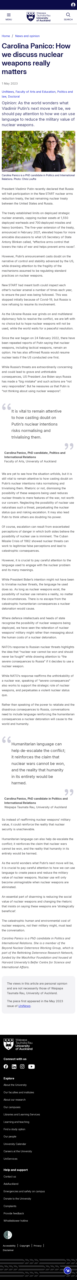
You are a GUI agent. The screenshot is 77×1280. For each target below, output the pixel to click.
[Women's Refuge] (8, 1238)
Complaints (10, 1206)
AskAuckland (11, 1183)
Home (6, 36)
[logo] (38, 16)
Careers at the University (18, 1151)
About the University (15, 1084)
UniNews (8, 91)
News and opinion (27, 36)
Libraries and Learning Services (22, 1114)
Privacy (38, 1245)
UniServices (10, 1158)
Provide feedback (14, 1213)
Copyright (25, 1245)
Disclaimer (8, 1250)
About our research (15, 1099)
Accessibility (9, 1245)
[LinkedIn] (14, 1066)
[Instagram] (22, 1066)
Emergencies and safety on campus (24, 1191)
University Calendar (15, 1143)
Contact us (10, 1176)
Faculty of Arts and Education (36, 91)
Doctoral (14, 96)
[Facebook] (6, 1066)
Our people (10, 1136)
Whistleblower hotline (16, 1220)
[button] (73, 5)
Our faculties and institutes (19, 1092)
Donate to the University (17, 1198)
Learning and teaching (16, 1121)
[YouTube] (31, 1066)
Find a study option (14, 1129)
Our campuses (12, 1107)
